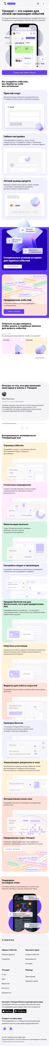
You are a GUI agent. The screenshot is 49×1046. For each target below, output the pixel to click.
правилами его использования (13, 1041)
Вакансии (6, 983)
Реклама (28, 963)
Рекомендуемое (8, 954)
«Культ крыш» (19, 401)
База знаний (30, 976)
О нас (4, 974)
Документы (6, 992)
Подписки (6, 959)
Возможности (30, 959)
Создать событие (32, 954)
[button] (22, 427)
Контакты (5, 988)
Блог (3, 979)
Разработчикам (31, 981)
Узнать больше (12, 266)
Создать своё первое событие (24, 72)
